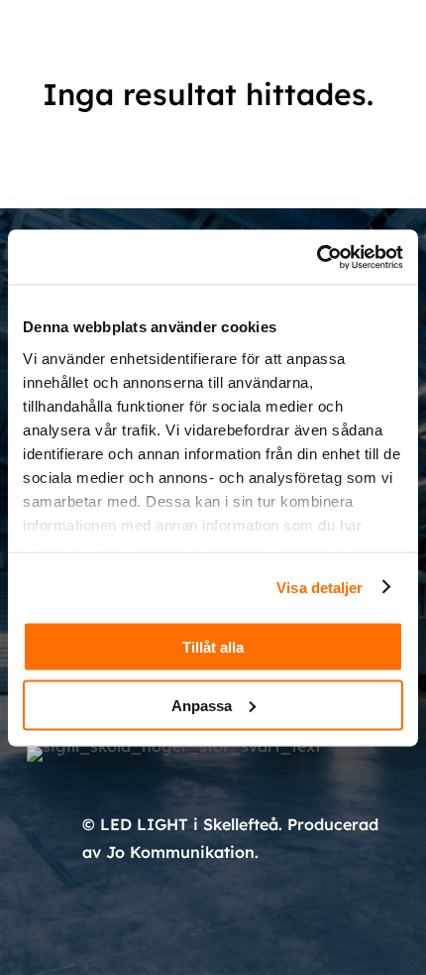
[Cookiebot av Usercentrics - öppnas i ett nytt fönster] (316, 257)
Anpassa (201, 704)
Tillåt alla (213, 647)
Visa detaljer (319, 586)
